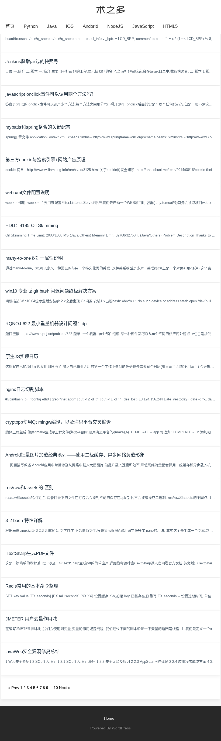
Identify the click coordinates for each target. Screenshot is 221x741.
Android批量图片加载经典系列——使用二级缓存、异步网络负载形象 (74, 455)
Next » (64, 687)
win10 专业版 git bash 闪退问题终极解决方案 (50, 291)
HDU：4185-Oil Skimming (31, 225)
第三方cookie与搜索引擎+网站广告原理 (45, 159)
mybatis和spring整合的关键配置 (37, 127)
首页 (10, 26)
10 (56, 687)
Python (31, 26)
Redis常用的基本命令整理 (31, 586)
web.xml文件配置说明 (27, 192)
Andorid (90, 26)
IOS (70, 26)
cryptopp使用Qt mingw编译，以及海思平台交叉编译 (58, 422)
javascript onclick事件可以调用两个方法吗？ (50, 94)
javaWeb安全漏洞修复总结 (32, 651)
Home (109, 718)
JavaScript (143, 26)
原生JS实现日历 (21, 356)
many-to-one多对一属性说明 (34, 258)
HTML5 (170, 26)
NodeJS (115, 26)
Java (52, 26)
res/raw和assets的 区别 (29, 487)
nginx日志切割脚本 (24, 389)
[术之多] (110, 9)
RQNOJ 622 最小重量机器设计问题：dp (46, 323)
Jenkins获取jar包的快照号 (31, 61)
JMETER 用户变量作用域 (31, 619)
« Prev (13, 687)
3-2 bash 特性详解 (24, 520)
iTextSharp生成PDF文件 (29, 553)
